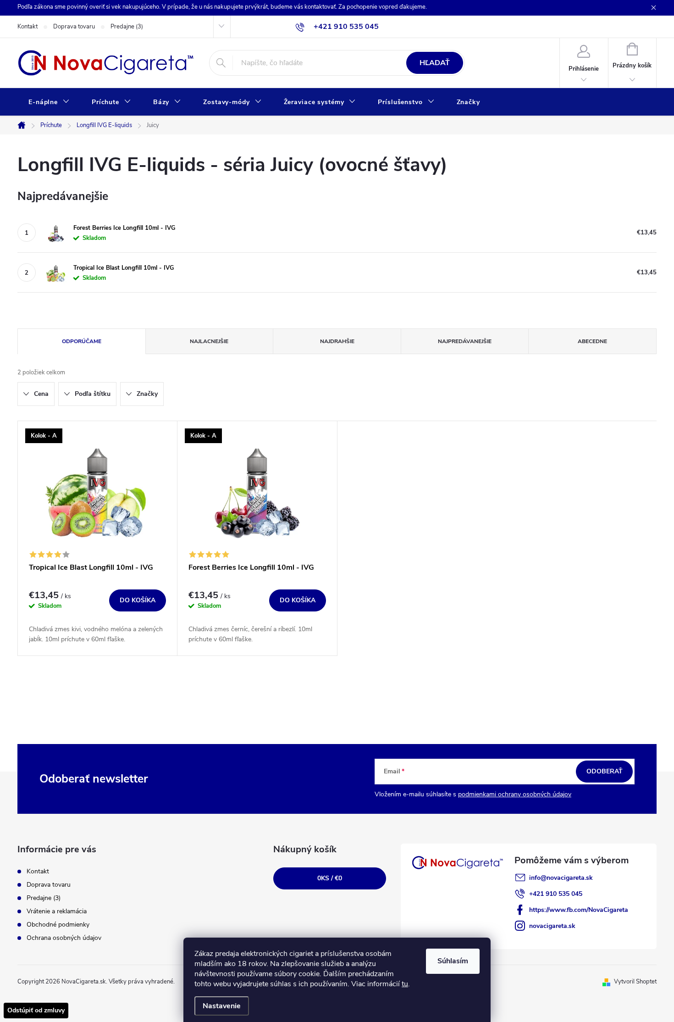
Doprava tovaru (74, 26)
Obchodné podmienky (58, 924)
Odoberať (604, 771)
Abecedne (592, 341)
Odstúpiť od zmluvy (36, 1010)
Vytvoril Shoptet (635, 982)
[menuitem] (49, 102)
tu (405, 984)
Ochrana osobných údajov (64, 937)
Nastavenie (222, 1006)
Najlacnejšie (209, 341)
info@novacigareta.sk (561, 877)
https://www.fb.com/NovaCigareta (578, 909)
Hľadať (435, 63)
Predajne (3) (126, 26)
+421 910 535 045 (555, 893)
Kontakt (27, 26)
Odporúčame (81, 341)
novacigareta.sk (552, 926)
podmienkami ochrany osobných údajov (514, 794)
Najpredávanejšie (465, 341)
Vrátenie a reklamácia (57, 911)
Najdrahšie (337, 341)
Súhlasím (452, 961)
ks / (329, 878)
